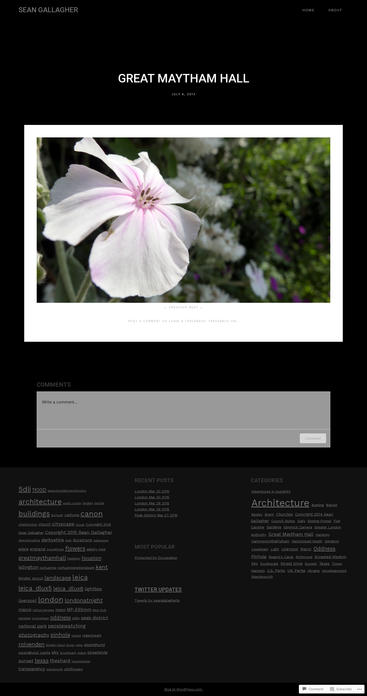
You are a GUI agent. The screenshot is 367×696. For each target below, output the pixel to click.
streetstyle (97, 652)
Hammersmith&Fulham (270, 541)
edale (23, 549)
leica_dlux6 (68, 588)
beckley (88, 503)
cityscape (63, 524)
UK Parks (296, 570)
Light (275, 549)
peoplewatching (67, 626)
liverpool (27, 600)
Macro (305, 549)
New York (99, 610)
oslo (76, 618)
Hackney (323, 535)
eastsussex (101, 540)
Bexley (256, 514)
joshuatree (48, 568)
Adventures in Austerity (270, 491)
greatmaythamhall (42, 558)
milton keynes (43, 610)
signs (79, 645)
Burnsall (57, 515)
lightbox (93, 588)
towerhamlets (81, 661)
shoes (70, 645)
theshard (60, 661)
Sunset (311, 564)
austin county (72, 503)
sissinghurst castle (34, 653)
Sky (254, 563)
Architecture (280, 502)
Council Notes (283, 521)
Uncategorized (334, 571)
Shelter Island (55, 645)
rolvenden (31, 644)
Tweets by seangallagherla (157, 600)
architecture (40, 501)
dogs (68, 540)
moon (60, 610)
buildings (34, 513)
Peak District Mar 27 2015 (156, 515)
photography (33, 635)
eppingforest (55, 549)
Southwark (68, 653)
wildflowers (73, 669)
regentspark (91, 635)
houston (91, 558)
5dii (24, 489)
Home (308, 10)
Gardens (274, 527)
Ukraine (314, 571)
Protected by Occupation (156, 558)
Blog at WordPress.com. (183, 689)
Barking (318, 505)
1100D (39, 490)
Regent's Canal (281, 557)
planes (76, 635)
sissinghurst (94, 645)
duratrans (82, 540)
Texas (324, 563)
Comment (313, 438)
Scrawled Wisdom (330, 557)
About (335, 10)
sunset (25, 660)
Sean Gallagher (48, 10)
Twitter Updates (158, 590)
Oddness (325, 549)
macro (24, 609)
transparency (31, 668)
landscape (57, 578)
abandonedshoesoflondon (67, 490)
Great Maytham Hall (290, 534)
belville (99, 503)
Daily (301, 521)
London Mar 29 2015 (152, 503)
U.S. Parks (276, 570)
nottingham (40, 618)
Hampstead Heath (307, 541)
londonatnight (84, 600)
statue (81, 653)
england (37, 549)
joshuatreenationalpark (76, 568)
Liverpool (289, 549)
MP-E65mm (79, 609)
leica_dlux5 (35, 588)
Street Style (292, 563)
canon (91, 513)
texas (42, 660)
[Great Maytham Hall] (183, 301)
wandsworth (54, 669)
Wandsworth (262, 577)
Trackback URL (223, 321)
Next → (196, 307)
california (71, 515)
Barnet (331, 505)
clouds (80, 524)
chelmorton (27, 524)
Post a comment (144, 321)
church (45, 524)
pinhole (60, 635)
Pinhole (258, 556)
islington (28, 567)
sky (55, 652)
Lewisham (259, 549)
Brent (269, 514)
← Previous (175, 307)
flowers (75, 548)
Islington (332, 541)
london (50, 599)
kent (102, 567)
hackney (73, 558)
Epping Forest (319, 521)
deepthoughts (29, 540)
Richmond (304, 557)
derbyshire (52, 539)
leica (80, 577)
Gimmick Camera (298, 527)
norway (24, 618)
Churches (284, 514)
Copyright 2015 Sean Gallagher (78, 532)
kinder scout (30, 578)
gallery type (96, 549)
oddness (60, 618)
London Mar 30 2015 (152, 491)
